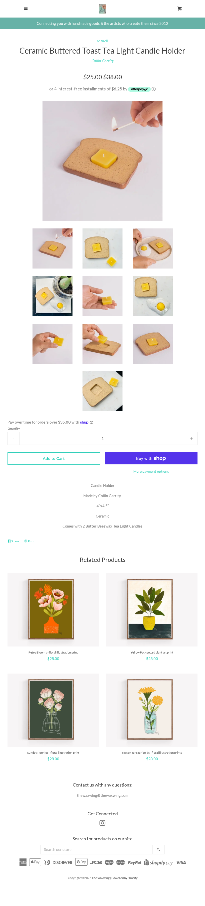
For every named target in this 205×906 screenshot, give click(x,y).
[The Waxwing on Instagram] (103, 824)
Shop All (102, 41)
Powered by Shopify (125, 878)
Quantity (14, 428)
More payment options (151, 471)
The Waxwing (101, 878)
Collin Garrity (102, 60)
